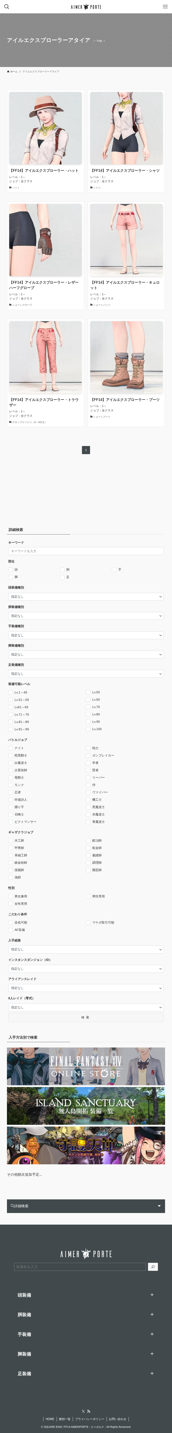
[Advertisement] (35, 492)
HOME (50, 1419)
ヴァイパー (100, 792)
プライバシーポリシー (89, 1419)
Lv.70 (96, 707)
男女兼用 (21, 896)
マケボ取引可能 (103, 922)
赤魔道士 (98, 814)
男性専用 (98, 896)
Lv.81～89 (22, 722)
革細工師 (21, 855)
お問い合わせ (117, 1419)
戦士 (95, 748)
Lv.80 (96, 714)
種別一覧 (65, 1419)
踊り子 (19, 807)
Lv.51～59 (22, 700)
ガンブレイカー (103, 755)
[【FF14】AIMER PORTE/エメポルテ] (86, 6)
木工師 (19, 840)
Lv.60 (96, 699)
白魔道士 (21, 763)
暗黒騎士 (21, 755)
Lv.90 (96, 721)
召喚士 (19, 814)
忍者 (18, 792)
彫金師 (97, 848)
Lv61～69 (21, 707)
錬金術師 (21, 862)
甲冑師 (19, 848)
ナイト (19, 748)
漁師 (18, 877)
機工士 (97, 799)
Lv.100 (97, 729)
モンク (19, 785)
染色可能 (21, 922)
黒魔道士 (98, 807)
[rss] (89, 1411)
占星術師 (21, 770)
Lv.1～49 (21, 692)
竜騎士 (19, 777)
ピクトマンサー (26, 821)
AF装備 (20, 930)
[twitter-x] (83, 1411)
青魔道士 (98, 821)
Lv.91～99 (22, 729)
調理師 (97, 862)
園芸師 (97, 870)
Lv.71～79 (22, 714)
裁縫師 (97, 855)
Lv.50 (96, 692)
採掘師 (19, 870)
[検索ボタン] (6, 6)
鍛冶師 (97, 840)
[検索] (153, 1267)
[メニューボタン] (165, 6)
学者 (95, 763)
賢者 (95, 770)
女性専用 (21, 903)
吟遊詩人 (21, 799)
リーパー (98, 777)
